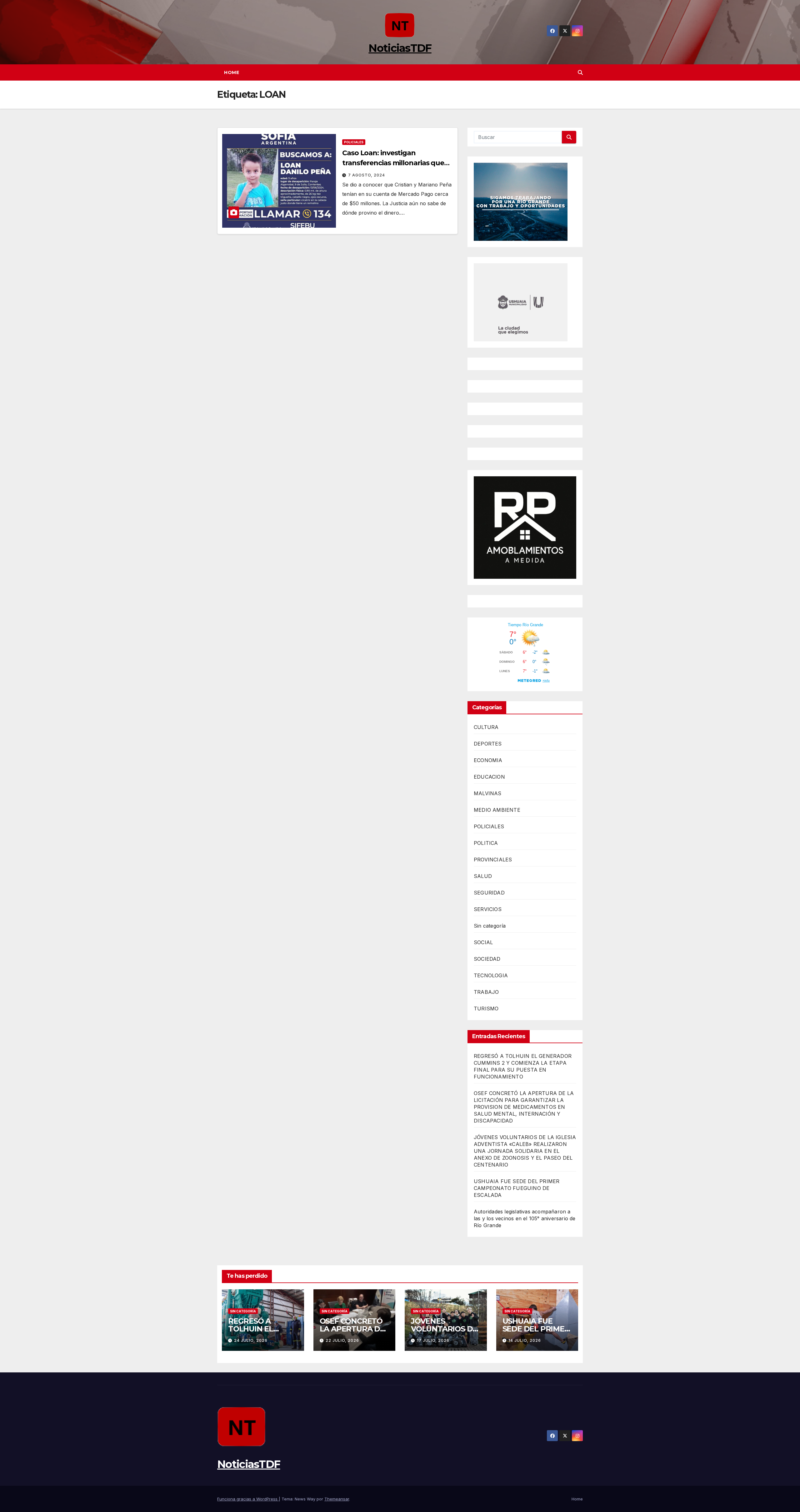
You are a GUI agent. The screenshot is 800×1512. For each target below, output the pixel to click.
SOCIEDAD (487, 959)
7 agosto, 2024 (366, 175)
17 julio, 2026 (433, 1340)
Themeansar (336, 1498)
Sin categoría (490, 926)
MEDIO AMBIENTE (497, 810)
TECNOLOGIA (491, 975)
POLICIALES (353, 142)
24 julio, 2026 (251, 1340)
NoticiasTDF (399, 48)
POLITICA (486, 843)
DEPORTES (488, 744)
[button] (580, 72)
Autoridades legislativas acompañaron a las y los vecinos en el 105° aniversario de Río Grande (525, 1218)
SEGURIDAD (489, 893)
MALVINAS (488, 793)
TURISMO (486, 1008)
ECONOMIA (488, 760)
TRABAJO (486, 992)
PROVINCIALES (493, 859)
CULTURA (486, 727)
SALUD (483, 876)
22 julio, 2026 (342, 1340)
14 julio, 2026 (524, 1340)
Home (231, 72)
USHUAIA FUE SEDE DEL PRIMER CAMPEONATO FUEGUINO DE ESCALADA (516, 1188)
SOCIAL (483, 942)
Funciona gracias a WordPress (248, 1498)
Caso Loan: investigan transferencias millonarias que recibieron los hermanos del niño (397, 163)
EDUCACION (489, 777)
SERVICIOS (488, 909)
